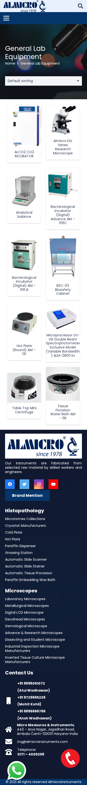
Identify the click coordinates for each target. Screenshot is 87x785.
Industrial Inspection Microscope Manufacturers (32, 648)
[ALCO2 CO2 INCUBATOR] (24, 124)
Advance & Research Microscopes (34, 632)
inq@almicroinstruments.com (42, 741)
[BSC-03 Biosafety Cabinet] (63, 257)
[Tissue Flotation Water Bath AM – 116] (63, 384)
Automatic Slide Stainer (25, 566)
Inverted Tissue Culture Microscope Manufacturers (35, 659)
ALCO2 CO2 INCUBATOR (24, 154)
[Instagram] (39, 484)
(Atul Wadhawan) (33, 690)
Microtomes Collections (25, 518)
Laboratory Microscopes (25, 598)
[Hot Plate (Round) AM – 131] (24, 323)
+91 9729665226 (31, 697)
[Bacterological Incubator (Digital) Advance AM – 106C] (63, 184)
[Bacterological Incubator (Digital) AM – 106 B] (24, 255)
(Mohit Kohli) (29, 704)
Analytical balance (24, 214)
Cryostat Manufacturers (25, 525)
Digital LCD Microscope (24, 612)
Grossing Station (19, 552)
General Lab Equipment (25, 52)
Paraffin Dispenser (20, 545)
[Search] (80, 6)
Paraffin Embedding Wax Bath (30, 579)
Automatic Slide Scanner (26, 559)
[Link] (25, 6)
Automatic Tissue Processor (28, 573)
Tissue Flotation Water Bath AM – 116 (62, 412)
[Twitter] (24, 484)
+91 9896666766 (31, 711)
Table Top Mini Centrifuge (24, 410)
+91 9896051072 (31, 683)
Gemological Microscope (26, 626)
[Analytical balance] (24, 190)
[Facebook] (10, 484)
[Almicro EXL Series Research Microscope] (63, 120)
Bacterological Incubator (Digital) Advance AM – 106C (63, 214)
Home (10, 63)
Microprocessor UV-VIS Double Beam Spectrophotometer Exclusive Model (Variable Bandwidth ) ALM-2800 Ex (63, 345)
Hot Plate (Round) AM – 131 (24, 349)
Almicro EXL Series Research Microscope (63, 146)
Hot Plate (12, 539)
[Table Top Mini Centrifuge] (24, 388)
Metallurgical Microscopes (27, 605)
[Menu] (6, 18)
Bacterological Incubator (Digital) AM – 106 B (24, 283)
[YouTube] (53, 484)
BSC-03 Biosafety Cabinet (63, 289)
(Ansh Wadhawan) (34, 718)
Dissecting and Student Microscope (35, 639)
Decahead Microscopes (25, 619)
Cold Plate (13, 532)
